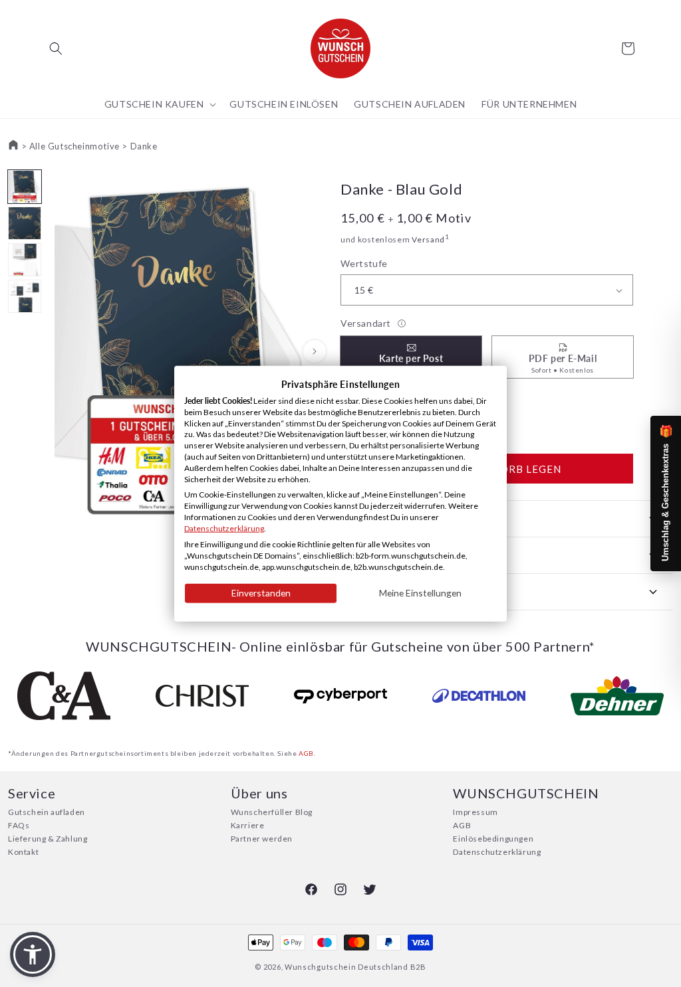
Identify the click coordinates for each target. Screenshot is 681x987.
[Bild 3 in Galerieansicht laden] (24, 259)
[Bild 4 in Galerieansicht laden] (24, 296)
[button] (55, 48)
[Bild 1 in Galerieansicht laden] (24, 186)
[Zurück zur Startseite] (13, 146)
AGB (306, 753)
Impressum (475, 812)
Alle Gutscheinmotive (74, 146)
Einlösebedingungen (493, 839)
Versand (428, 239)
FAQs (18, 825)
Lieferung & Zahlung (47, 839)
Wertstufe (364, 263)
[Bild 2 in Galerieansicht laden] (24, 223)
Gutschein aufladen (46, 812)
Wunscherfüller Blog (272, 812)
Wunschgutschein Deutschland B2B (355, 966)
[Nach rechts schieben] (314, 351)
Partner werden (262, 839)
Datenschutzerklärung (497, 852)
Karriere (248, 825)
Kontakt (23, 852)
